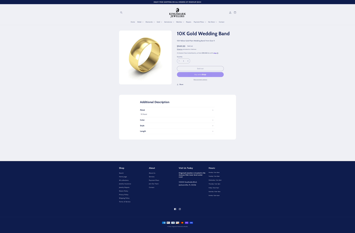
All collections (124, 180)
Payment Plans (154, 180)
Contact (151, 187)
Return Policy (123, 191)
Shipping (179, 49)
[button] (121, 12)
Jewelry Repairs (124, 187)
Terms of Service (124, 202)
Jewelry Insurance (125, 184)
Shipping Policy (124, 198)
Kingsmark (174, 226)
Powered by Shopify (183, 226)
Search (121, 173)
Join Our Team (154, 184)
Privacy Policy (124, 194)
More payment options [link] (200, 79)
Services (152, 177)
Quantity (179, 57)
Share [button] (181, 84)
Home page (123, 177)
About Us (152, 173)
